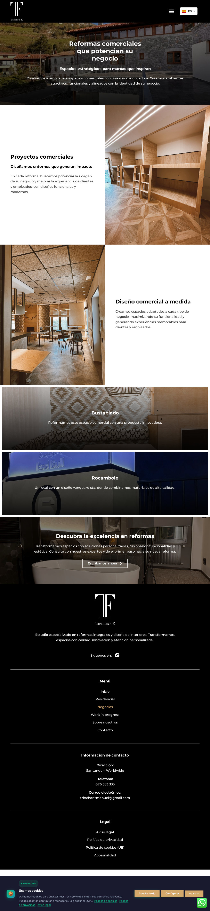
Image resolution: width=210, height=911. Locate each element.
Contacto (105, 730)
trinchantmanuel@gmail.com (105, 798)
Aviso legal (105, 832)
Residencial (105, 699)
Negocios (105, 707)
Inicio (105, 692)
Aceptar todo (147, 893)
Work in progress (105, 715)
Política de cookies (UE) (105, 847)
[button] (171, 11)
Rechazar (194, 893)
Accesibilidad (105, 855)
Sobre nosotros (105, 722)
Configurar (172, 893)
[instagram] (117, 655)
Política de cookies (105, 900)
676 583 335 (105, 784)
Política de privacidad (105, 840)
